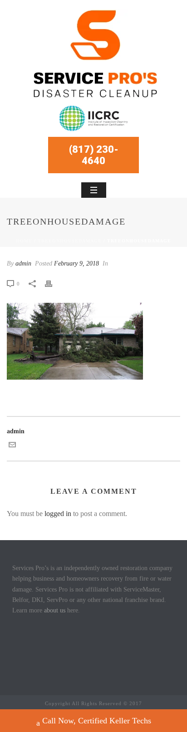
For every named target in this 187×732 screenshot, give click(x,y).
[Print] (53, 283)
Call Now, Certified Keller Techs (96, 720)
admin (23, 263)
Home (24, 240)
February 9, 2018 (76, 263)
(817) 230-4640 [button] (93, 155)
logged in (57, 513)
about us (54, 610)
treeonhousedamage (70, 240)
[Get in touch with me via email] (12, 446)
